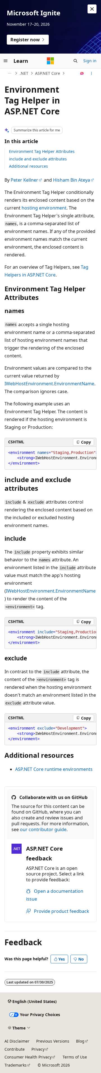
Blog (80, 1041)
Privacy (38, 1049)
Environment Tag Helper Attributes (42, 151)
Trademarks (15, 1065)
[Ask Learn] (82, 73)
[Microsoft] (50, 60)
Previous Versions (52, 1041)
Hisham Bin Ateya (71, 180)
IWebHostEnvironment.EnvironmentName (49, 384)
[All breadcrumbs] (9, 73)
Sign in (90, 60)
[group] (50, 458)
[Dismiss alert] (92, 8)
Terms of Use (75, 1057)
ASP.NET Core (47, 73)
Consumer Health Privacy (28, 1057)
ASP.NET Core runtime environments (54, 769)
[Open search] (75, 61)
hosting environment (44, 208)
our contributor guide (43, 829)
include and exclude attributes (38, 159)
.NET (24, 73)
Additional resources (28, 166)
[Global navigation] (5, 61)
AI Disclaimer (16, 1041)
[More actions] (92, 73)
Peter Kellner (24, 180)
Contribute (14, 1049)
